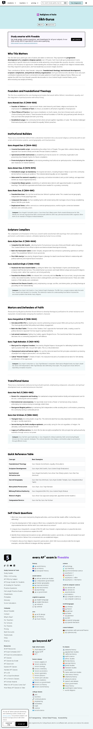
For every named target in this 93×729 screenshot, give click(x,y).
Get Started (77, 39)
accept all (21, 724)
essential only (9, 724)
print (41, 24)
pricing (33, 3)
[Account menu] (86, 3)
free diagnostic (76, 3)
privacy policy (7, 716)
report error (51, 24)
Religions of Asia (46, 14)
